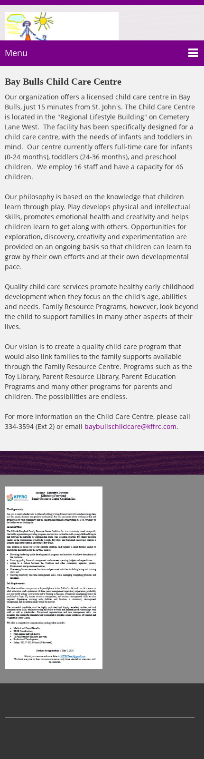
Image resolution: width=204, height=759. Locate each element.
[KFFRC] (62, 24)
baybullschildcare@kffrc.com (130, 426)
